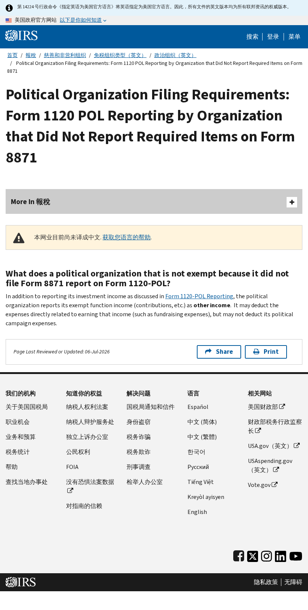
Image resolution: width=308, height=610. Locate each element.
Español (197, 407)
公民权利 (78, 452)
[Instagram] (266, 554)
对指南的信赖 (84, 506)
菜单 (294, 37)
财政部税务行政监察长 (275, 426)
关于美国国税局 (27, 407)
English (197, 512)
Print (271, 351)
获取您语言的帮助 (127, 237)
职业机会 (18, 422)
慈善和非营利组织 (65, 55)
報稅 (31, 55)
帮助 (12, 467)
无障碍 (293, 582)
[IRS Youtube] (295, 554)
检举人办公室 (145, 482)
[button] (273, 37)
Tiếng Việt (200, 482)
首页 (12, 55)
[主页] (21, 35)
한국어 (196, 452)
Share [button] (224, 351)
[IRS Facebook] (238, 554)
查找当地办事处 (27, 482)
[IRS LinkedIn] (280, 554)
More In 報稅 (30, 201)
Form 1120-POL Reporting (199, 296)
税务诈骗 (139, 437)
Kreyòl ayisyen (205, 497)
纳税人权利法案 (87, 407)
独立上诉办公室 (87, 437)
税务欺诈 (139, 452)
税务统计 (18, 452)
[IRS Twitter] (252, 554)
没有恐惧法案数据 (90, 482)
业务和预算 (21, 437)
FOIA (72, 467)
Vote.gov (259, 485)
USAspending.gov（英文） (270, 465)
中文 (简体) (202, 422)
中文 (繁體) (202, 437)
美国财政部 (263, 407)
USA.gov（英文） (270, 446)
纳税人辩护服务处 (90, 422)
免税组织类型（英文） (120, 55)
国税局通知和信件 (151, 407)
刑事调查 (139, 467)
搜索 (252, 37)
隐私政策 (266, 582)
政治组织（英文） (175, 55)
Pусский (198, 467)
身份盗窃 (139, 422)
